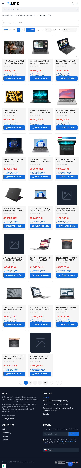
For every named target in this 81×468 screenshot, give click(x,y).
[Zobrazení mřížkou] (18, 30)
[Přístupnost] (70, 464)
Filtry (32, 30)
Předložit (74, 434)
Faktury (5, 436)
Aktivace (46, 397)
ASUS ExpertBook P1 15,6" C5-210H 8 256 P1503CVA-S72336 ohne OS (13, 260)
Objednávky (6, 433)
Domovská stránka (8, 15)
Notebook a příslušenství (26, 15)
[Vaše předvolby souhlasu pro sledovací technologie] (4, 466)
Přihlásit (5, 440)
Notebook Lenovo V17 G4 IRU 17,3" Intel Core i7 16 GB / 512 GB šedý (40, 63)
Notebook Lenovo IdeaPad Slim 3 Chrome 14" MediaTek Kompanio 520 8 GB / (66, 112)
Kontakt (46, 414)
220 (45, 382)
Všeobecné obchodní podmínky (55, 401)
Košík (4, 429)
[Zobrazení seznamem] (23, 30)
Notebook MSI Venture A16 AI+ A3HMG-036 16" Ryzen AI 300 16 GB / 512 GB (39, 358)
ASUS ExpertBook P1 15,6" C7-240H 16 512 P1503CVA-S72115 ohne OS (66, 211)
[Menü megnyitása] (3, 3)
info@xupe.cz (9, 419)
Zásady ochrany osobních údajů (55, 404)
